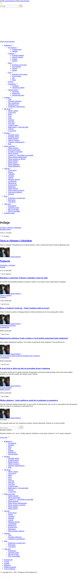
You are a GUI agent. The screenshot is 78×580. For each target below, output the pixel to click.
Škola (14, 80)
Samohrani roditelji (18, 87)
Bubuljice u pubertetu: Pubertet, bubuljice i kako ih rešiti (24, 278)
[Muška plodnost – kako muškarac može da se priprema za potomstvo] (6, 387)
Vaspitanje (15, 86)
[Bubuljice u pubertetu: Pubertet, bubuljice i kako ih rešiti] (7, 265)
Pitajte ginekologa (14, 164)
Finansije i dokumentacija (16, 142)
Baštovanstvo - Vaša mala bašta (18, 127)
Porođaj (14, 59)
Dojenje (14, 68)
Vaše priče (7, 204)
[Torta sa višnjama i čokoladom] (10, 227)
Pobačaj (14, 61)
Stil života (7, 109)
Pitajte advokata (13, 153)
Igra (13, 78)
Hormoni (11, 194)
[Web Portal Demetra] (7, 1)
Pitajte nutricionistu (14, 150)
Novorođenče (16, 67)
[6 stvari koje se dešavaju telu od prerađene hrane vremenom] (20, 356)
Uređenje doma (13, 125)
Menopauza (12, 187)
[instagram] (7, 9)
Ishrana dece (16, 93)
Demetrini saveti (13, 105)
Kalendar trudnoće (18, 55)
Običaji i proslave (13, 140)
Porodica (7, 133)
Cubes (39, 572)
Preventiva (15, 91)
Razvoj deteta (16, 76)
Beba (10, 63)
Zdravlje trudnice (17, 57)
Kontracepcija (12, 185)
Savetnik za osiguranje (15, 151)
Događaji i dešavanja (15, 101)
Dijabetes (11, 176)
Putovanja (11, 121)
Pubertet (10, 82)
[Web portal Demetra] (22, 1)
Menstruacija (12, 183)
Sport (10, 118)
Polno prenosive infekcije (16, 190)
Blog (6, 196)
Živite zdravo (12, 170)
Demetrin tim (8, 560)
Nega (10, 116)
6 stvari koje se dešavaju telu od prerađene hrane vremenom (25, 368)
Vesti (9, 99)
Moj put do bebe (13, 209)
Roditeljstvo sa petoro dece (16, 198)
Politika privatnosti (10, 567)
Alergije (10, 177)
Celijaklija (11, 174)
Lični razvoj (12, 112)
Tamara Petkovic (15, 257)
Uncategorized (4, 357)
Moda (10, 114)
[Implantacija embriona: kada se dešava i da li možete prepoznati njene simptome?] (8, 325)
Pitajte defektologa (14, 166)
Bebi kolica (11, 200)
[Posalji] (21, 6)
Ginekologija (12, 181)
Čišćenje (11, 129)
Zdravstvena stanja (18, 95)
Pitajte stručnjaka (9, 146)
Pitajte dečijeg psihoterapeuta (17, 157)
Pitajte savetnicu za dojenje (16, 159)
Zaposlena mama (13, 207)
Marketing (7, 565)
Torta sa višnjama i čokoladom (16, 240)
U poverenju (12, 131)
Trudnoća (11, 53)
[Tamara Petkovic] (5, 257)
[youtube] (4, 9)
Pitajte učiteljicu (13, 161)
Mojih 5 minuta (13, 111)
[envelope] (10, 9)
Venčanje (11, 120)
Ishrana (14, 70)
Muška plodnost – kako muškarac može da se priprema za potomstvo (29, 400)
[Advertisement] (39, 25)
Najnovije (5, 261)
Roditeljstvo (8, 45)
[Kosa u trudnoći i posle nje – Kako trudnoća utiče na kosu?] (5, 295)
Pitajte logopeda (13, 148)
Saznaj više (4, 437)
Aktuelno (7, 97)
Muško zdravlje (13, 188)
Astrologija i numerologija (16, 106)
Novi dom (11, 123)
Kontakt (6, 563)
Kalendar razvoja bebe (19, 65)
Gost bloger (12, 202)
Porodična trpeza (13, 136)
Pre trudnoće (12, 47)
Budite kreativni (13, 138)
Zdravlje (7, 168)
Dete (10, 72)
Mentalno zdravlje (14, 179)
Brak (9, 144)
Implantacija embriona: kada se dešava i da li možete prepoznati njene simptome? (34, 338)
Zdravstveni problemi (15, 192)
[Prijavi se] (21, 427)
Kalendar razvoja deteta (19, 74)
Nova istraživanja (13, 103)
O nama (6, 561)
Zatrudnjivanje (17, 49)
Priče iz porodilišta (14, 211)
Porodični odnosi (13, 135)
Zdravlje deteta (13, 90)
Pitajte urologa (12, 162)
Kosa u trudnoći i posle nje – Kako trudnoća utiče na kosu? (25, 308)
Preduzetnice (12, 206)
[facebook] (1, 9)
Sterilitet (14, 51)
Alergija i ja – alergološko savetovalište (20, 155)
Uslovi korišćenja (9, 569)
